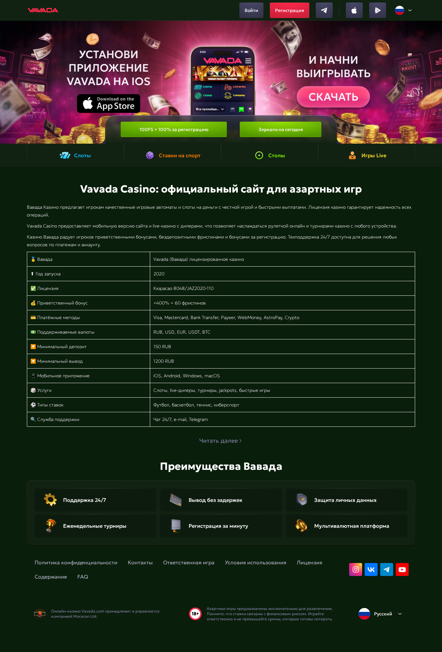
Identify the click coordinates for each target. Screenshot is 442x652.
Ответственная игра (189, 562)
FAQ (82, 576)
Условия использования (255, 562)
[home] (43, 10)
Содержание (51, 576)
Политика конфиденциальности (76, 562)
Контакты (140, 562)
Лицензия (309, 562)
